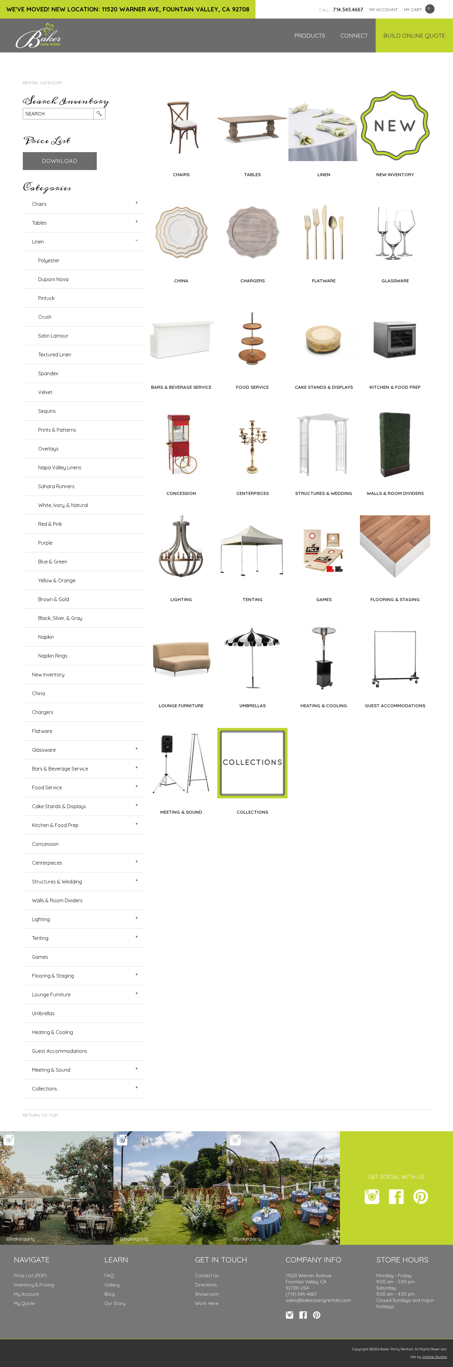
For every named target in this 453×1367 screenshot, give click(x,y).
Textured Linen (54, 354)
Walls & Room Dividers (57, 900)
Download (59, 160)
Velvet (45, 392)
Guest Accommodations (59, 1051)
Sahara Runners (56, 486)
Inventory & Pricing (34, 1285)
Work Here (206, 1303)
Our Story (114, 1303)
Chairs (39, 204)
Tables (39, 223)
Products (309, 35)
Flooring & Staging (53, 976)
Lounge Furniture (51, 994)
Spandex (48, 373)
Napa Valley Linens (59, 467)
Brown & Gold (53, 599)
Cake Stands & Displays (59, 806)
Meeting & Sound (51, 1070)
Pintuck (46, 298)
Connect (354, 35)
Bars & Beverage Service (60, 769)
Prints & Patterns (57, 430)
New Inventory (48, 674)
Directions (206, 1285)
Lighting (41, 919)
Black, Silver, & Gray (60, 618)
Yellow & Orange (57, 580)
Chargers (42, 712)
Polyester (48, 260)
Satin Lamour (53, 336)
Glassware (44, 750)
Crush (44, 317)
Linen (38, 242)
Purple (45, 543)
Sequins (47, 411)
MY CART (413, 9)
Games (40, 957)
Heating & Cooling (52, 1032)
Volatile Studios (434, 1357)
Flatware (42, 731)
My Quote (24, 1303)
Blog (109, 1294)
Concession (45, 844)
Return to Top (40, 1115)
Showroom (207, 1294)
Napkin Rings (52, 656)
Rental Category (42, 82)
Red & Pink (50, 524)
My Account (26, 1294)
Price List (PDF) (30, 1275)
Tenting (40, 938)
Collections (44, 1089)
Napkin (46, 637)
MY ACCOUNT (383, 9)
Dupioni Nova (53, 279)
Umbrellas (43, 1013)
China (38, 693)
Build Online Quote (414, 35)
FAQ (109, 1275)
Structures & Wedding (57, 882)
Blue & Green (52, 562)
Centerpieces (47, 863)
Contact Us (207, 1275)
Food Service (47, 787)
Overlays (48, 449)
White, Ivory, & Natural (63, 505)
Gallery (112, 1285)
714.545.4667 (341, 9)
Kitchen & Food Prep (55, 825)
